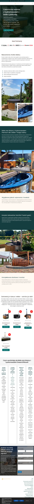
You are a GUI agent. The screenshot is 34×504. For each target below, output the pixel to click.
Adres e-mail (20, 453)
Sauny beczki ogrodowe (28, 482)
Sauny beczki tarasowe (28, 484)
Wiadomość (20, 463)
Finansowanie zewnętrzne (28, 481)
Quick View (6, 318)
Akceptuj (16, 500)
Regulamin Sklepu (29, 495)
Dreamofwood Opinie (29, 489)
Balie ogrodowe (30, 488)
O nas (32, 479)
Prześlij (19, 471)
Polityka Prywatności (29, 494)
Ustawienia (27, 500)
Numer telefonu (21, 458)
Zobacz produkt (6, 326)
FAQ (32, 478)
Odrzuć (21, 500)
